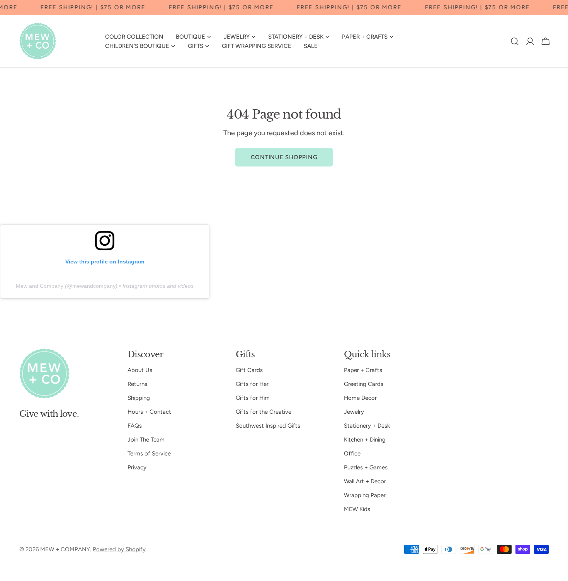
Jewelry (354, 411)
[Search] (514, 41)
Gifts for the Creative (263, 411)
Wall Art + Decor (365, 481)
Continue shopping (284, 157)
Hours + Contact (149, 411)
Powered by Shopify (119, 549)
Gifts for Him (253, 397)
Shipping (139, 397)
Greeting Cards (363, 384)
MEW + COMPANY (65, 549)
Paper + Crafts (363, 370)
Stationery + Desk (367, 425)
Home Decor (360, 397)
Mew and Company (39, 286)
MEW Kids (357, 509)
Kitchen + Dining (365, 439)
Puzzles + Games (366, 467)
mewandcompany (94, 286)
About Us (140, 370)
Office (352, 453)
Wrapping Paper (365, 495)
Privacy (137, 467)
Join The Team (146, 439)
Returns (137, 384)
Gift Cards (249, 370)
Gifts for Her (252, 384)
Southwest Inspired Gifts (268, 425)
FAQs (135, 425)
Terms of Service (149, 453)
